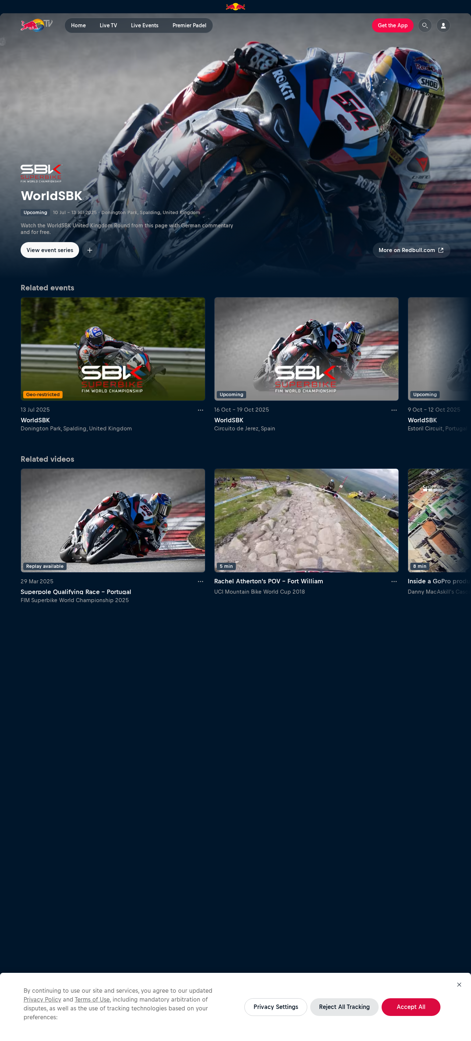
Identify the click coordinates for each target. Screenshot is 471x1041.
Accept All (411, 1006)
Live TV (108, 25)
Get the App (393, 25)
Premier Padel (189, 25)
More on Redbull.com (407, 250)
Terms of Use (92, 999)
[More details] (200, 409)
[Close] (459, 984)
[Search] (425, 25)
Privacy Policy (42, 999)
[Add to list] (90, 250)
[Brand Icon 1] (235, 6)
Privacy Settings (276, 1006)
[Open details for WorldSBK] (235, 146)
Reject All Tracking (344, 1006)
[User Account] (443, 25)
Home (78, 25)
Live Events (145, 25)
